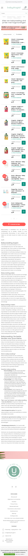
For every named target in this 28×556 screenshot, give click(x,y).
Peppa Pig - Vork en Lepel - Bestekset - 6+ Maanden (17, 191)
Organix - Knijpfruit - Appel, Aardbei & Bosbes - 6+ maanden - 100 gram (18, 108)
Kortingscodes (14, 516)
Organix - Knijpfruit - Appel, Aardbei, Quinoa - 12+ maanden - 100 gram (18, 149)
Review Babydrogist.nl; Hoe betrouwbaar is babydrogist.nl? (14, 521)
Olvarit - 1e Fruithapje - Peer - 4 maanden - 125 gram (18, 94)
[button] (24, 48)
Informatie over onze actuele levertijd (14, 518)
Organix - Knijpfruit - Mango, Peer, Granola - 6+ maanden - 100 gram (18, 135)
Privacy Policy (14, 504)
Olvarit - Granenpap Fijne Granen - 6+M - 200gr (17, 54)
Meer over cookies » (19, 554)
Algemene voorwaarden (14, 499)
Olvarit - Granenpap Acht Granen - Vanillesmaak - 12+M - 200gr (17, 40)
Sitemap (14, 513)
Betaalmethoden (14, 506)
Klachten (14, 501)
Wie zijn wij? (14, 497)
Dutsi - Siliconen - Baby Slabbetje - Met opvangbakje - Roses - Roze (18, 177)
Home (4, 16)
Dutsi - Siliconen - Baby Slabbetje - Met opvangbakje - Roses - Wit (18, 163)
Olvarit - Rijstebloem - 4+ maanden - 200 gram (17, 80)
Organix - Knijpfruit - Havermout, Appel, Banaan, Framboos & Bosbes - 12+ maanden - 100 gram (18, 122)
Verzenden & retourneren (14, 509)
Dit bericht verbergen (9, 554)
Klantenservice (14, 511)
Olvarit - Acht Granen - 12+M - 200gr (18, 67)
